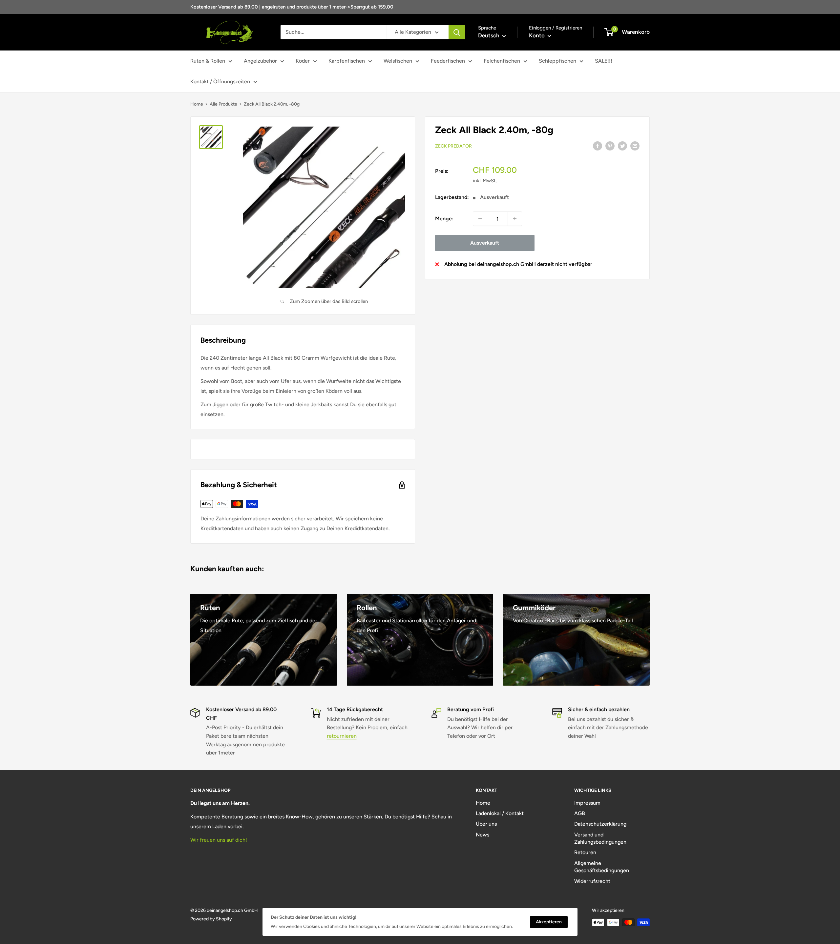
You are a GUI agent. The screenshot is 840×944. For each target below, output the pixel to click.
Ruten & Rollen (207, 61)
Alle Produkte (223, 104)
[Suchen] (457, 32)
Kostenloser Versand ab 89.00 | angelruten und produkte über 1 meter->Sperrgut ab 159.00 (291, 7)
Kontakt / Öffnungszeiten (220, 81)
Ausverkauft (484, 243)
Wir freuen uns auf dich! (218, 840)
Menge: (444, 218)
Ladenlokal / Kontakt (500, 813)
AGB (579, 813)
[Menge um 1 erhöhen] (515, 219)
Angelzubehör (260, 61)
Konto (537, 35)
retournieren (342, 736)
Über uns (486, 824)
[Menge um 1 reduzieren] (480, 219)
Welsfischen (398, 61)
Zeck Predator (453, 146)
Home (196, 104)
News (482, 835)
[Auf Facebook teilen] (597, 146)
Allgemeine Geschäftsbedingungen (601, 867)
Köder (303, 61)
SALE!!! (603, 61)
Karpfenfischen (346, 61)
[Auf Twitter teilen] (622, 146)
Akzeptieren (549, 922)
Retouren (585, 852)
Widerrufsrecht (592, 881)
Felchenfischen (502, 61)
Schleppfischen (557, 61)
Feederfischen (448, 61)
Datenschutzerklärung (600, 824)
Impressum (587, 803)
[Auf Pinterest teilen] (610, 146)
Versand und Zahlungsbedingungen (600, 838)
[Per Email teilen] (635, 146)
